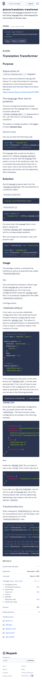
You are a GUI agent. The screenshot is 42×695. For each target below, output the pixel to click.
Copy (7, 41)
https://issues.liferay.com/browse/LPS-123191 (21, 92)
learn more (19, 581)
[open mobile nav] (37, 3)
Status (24, 666)
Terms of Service (27, 673)
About (5, 669)
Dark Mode (25, 676)
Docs (4, 666)
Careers (5, 673)
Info (38, 587)
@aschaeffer (10, 637)
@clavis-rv (9, 621)
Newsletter (6, 657)
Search (30, 3)
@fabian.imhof (11, 629)
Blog (23, 669)
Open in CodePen (18, 41)
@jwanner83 (10, 633)
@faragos (9, 625)
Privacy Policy (7, 676)
